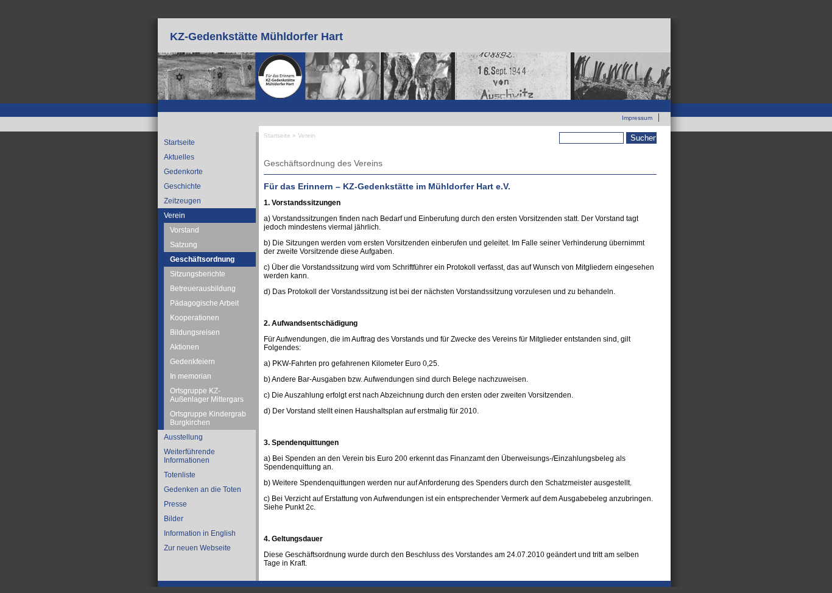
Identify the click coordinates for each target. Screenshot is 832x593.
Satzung (183, 244)
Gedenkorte (183, 171)
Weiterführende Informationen (189, 456)
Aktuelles (179, 157)
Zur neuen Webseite (624, 104)
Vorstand (184, 230)
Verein (174, 215)
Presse (175, 504)
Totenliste (180, 475)
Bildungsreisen (195, 332)
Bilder (173, 518)
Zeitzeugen (182, 201)
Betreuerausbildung (203, 288)
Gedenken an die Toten (202, 489)
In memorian (190, 376)
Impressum (637, 117)
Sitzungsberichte (197, 274)
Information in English (200, 533)
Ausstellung (183, 437)
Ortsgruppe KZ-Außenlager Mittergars (207, 395)
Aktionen (184, 347)
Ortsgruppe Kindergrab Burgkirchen (208, 418)
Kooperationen (194, 318)
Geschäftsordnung (202, 259)
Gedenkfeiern (192, 361)
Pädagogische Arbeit (204, 303)
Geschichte (182, 186)
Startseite (179, 142)
